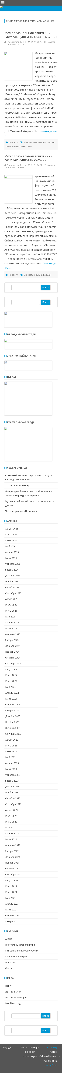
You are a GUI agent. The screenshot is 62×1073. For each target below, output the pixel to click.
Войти (8, 985)
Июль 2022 (11, 815)
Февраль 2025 (12, 634)
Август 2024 (11, 669)
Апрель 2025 (12, 622)
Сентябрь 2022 (13, 804)
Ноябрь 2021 (12, 862)
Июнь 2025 (11, 610)
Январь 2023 (12, 780)
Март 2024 (11, 698)
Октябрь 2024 (12, 657)
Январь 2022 (12, 851)
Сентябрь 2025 (13, 593)
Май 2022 (10, 827)
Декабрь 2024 (12, 645)
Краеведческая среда (16, 956)
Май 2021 (10, 897)
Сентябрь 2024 (13, 663)
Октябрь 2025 (12, 587)
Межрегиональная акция (37, 142)
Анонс (8, 938)
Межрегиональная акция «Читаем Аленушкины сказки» (28, 158)
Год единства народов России (21, 950)
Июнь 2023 (11, 751)
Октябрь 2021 (12, 868)
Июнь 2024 (11, 681)
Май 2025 (10, 616)
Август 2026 (11, 528)
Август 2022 (11, 810)
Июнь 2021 (11, 892)
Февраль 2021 (12, 915)
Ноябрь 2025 (12, 581)
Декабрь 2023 (12, 716)
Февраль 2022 (12, 845)
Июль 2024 (11, 675)
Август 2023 (11, 739)
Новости (13, 142)
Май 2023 (10, 757)
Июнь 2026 (11, 540)
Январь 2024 (12, 710)
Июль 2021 (11, 886)
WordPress (51, 1065)
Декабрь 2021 (12, 856)
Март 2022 (11, 839)
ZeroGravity (51, 1047)
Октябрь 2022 (12, 798)
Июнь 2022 (11, 821)
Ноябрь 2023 (12, 722)
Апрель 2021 (12, 903)
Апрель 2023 (12, 763)
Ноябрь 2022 (12, 792)
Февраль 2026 (12, 563)
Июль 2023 (11, 745)
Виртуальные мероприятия (20, 944)
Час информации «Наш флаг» (21, 511)
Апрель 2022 (12, 833)
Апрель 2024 (12, 692)
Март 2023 (11, 768)
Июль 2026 (11, 534)
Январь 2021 (12, 921)
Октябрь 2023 (12, 727)
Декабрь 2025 (12, 575)
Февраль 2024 (12, 704)
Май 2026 (10, 546)
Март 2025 (11, 628)
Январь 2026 (12, 569)
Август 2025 (11, 598)
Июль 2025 (11, 604)
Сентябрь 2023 (13, 733)
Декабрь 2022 (12, 786)
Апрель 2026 (12, 552)
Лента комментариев (16, 997)
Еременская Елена (16, 41)
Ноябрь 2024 (12, 651)
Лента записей (13, 991)
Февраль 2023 (12, 774)
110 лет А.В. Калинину (17, 485)
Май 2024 (10, 686)
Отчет (8, 968)
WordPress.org (13, 1003)
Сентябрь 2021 (13, 874)
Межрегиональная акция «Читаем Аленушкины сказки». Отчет (30, 35)
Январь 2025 (12, 639)
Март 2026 (11, 558)
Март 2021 (11, 909)
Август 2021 (11, 880)
